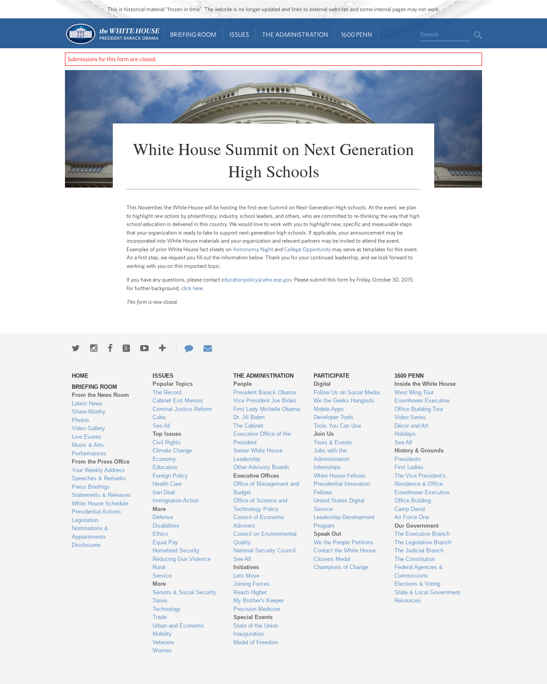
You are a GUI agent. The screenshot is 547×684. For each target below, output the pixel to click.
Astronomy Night (253, 249)
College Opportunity (307, 249)
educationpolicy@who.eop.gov (256, 279)
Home (112, 34)
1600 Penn (356, 34)
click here (192, 288)
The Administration (295, 34)
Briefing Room (193, 34)
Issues (239, 34)
